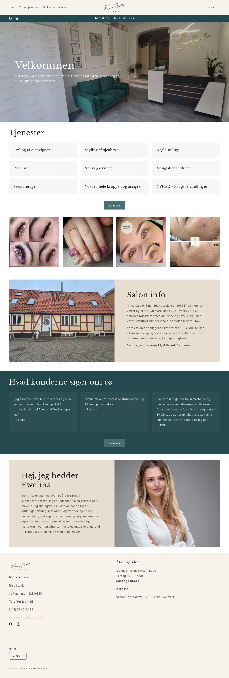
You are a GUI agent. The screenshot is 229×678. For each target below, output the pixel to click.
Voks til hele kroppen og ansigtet (113, 187)
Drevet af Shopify (39, 668)
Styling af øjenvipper (31, 150)
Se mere (114, 205)
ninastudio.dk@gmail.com (26, 617)
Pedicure (21, 168)
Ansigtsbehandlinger (174, 168)
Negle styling (168, 150)
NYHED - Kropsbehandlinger (182, 187)
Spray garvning (98, 168)
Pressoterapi (24, 187)
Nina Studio (24, 668)
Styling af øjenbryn (102, 150)
